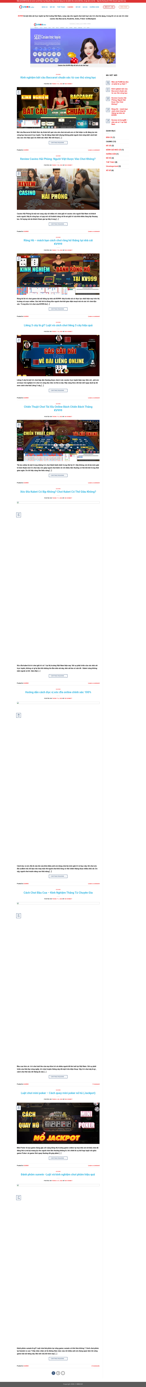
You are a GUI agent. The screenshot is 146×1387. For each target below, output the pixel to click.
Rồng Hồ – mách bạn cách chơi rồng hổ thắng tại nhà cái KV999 (119, 112)
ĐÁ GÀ (85, 7)
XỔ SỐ (78, 7)
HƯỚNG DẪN (94, 7)
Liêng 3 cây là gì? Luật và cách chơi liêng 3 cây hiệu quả (58, 325)
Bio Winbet (68, 84)
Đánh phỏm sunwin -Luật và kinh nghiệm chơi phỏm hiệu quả (58, 1174)
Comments (95, 1366)
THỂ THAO (61, 7)
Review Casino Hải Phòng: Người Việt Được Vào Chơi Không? (58, 159)
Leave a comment (94, 150)
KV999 (20, 16)
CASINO (70, 7)
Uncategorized (112, 166)
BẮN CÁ (45, 7)
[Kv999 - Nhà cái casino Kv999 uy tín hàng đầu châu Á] (28, 7)
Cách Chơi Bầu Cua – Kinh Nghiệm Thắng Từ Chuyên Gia (58, 892)
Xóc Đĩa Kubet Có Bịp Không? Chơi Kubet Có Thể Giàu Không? (58, 491)
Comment (96, 1084)
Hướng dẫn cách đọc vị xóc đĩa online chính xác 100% (58, 692)
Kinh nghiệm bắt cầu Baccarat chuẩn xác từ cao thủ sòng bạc (58, 77)
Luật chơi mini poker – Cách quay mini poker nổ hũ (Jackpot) (58, 1093)
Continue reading (58, 142)
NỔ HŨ (52, 7)
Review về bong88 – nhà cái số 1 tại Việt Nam (119, 122)
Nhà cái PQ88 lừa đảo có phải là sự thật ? (120, 83)
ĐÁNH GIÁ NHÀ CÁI (113, 150)
